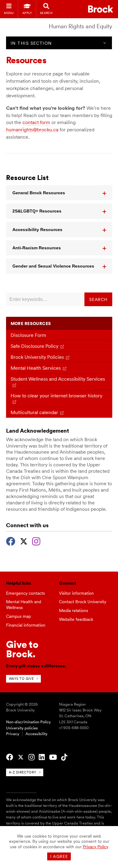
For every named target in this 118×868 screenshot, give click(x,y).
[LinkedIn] (42, 757)
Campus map (18, 616)
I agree (59, 856)
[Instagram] (36, 541)
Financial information (25, 625)
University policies (22, 728)
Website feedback (76, 619)
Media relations (73, 610)
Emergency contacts (25, 593)
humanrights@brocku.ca (32, 130)
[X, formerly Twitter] (23, 541)
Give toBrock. (22, 648)
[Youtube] (53, 757)
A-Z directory (22, 772)
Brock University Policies (37, 357)
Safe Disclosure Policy (34, 346)
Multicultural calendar (34, 412)
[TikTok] (64, 757)
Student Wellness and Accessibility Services (58, 379)
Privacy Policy (95, 846)
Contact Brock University (82, 601)
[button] (59, 192)
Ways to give (21, 678)
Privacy (12, 733)
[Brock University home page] (100, 9)
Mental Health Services (36, 368)
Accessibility (36, 733)
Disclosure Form (28, 335)
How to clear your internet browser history (56, 396)
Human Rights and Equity (80, 26)
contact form (36, 122)
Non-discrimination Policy (28, 722)
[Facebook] (10, 541)
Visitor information (76, 593)
